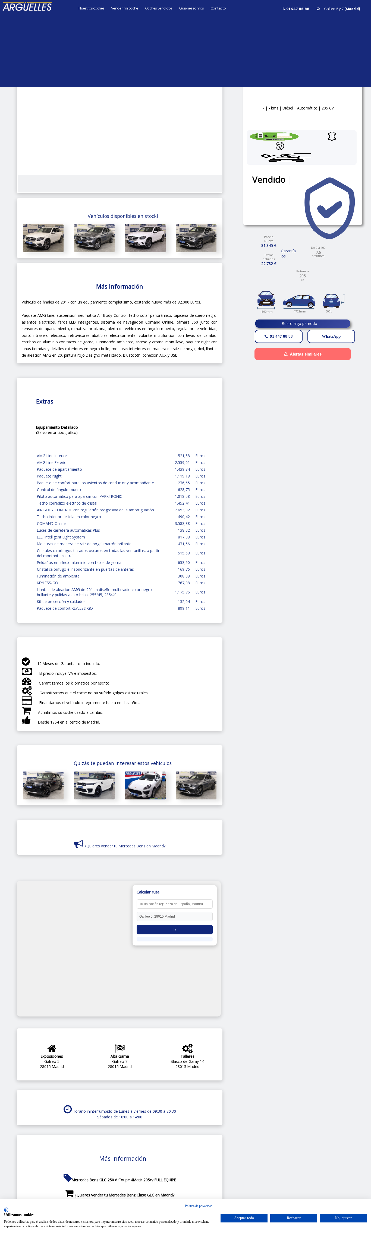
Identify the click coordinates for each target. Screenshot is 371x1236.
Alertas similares (306, 354)
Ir (175, 930)
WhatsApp (331, 336)
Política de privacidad (198, 1206)
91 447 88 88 (281, 336)
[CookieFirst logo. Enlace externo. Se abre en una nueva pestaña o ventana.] (6, 1210)
